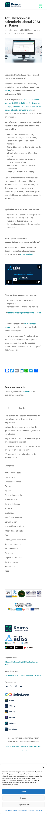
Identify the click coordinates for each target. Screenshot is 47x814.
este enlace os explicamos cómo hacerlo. (24, 312)
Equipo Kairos (12, 30)
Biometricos (10, 566)
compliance (10, 477)
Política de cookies (11, 810)
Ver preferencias (24, 804)
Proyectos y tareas (12, 499)
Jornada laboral (11, 548)
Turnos (7, 486)
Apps (7, 571)
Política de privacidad (13, 746)
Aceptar (23, 791)
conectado (27, 391)
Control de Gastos (12, 504)
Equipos (8, 490)
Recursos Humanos (13, 544)
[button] (43, 767)
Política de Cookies (27, 746)
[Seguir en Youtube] (21, 686)
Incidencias (9, 513)
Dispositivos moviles (13, 557)
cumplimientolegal (13, 472)
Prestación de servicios (14, 526)
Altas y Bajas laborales (14, 530)
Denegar (23, 798)
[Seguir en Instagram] (16, 686)
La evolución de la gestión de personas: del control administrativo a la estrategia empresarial (22, 419)
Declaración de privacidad (26, 810)
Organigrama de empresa (15, 539)
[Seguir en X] (11, 686)
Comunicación (11, 522)
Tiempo (31, 30)
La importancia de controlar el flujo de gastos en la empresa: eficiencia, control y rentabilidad (22, 430)
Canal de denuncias (13, 481)
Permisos (9, 508)
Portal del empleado (13, 495)
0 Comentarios (28, 33)
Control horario (16, 33)
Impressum (38, 810)
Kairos (7, 90)
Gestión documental (13, 517)
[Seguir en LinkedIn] (7, 686)
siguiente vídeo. (26, 254)
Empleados (9, 553)
